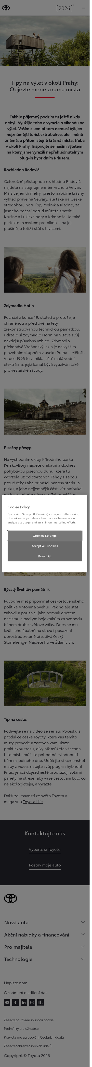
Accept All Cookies (45, 545)
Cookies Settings (44, 535)
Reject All (45, 556)
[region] (44, 533)
